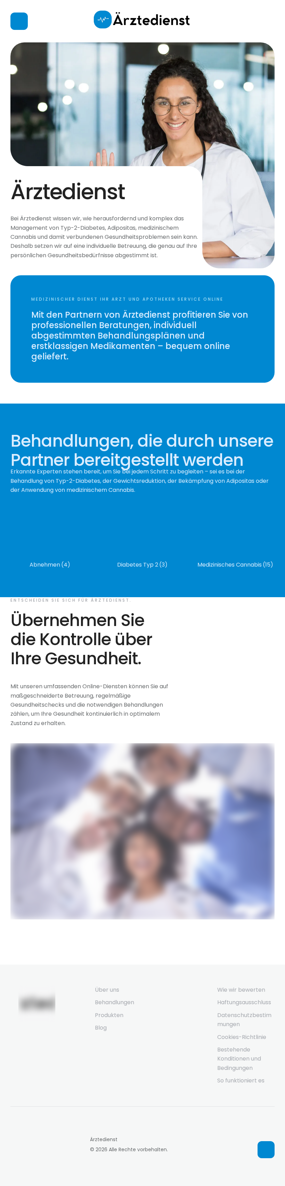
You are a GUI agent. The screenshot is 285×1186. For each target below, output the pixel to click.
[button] (266, 1149)
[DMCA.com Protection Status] (46, 1167)
